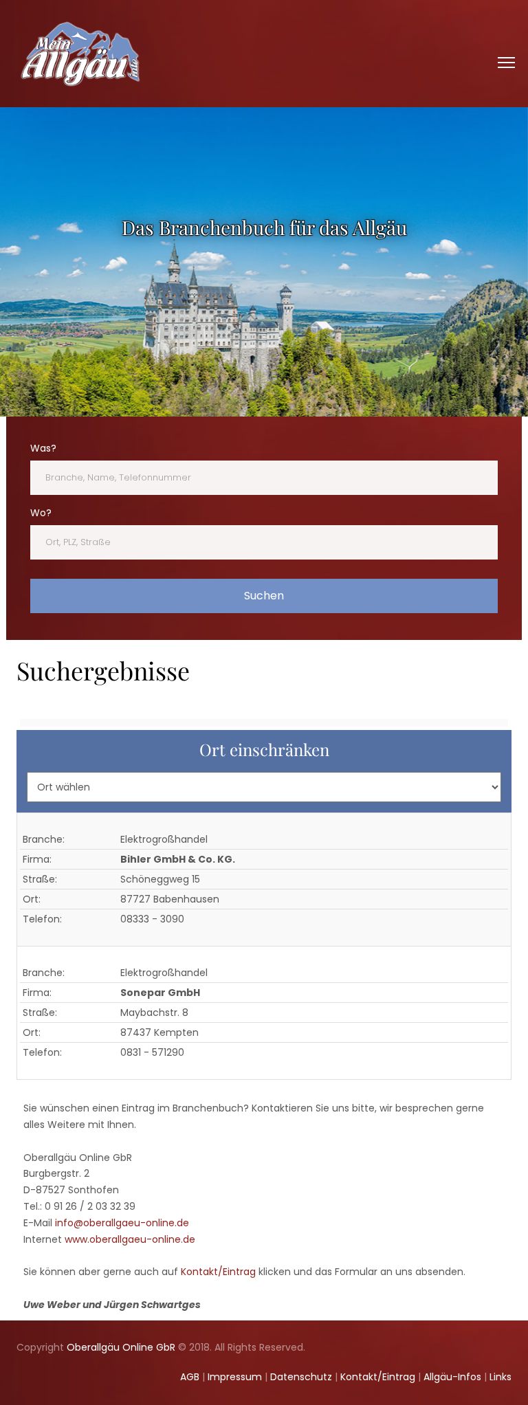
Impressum (235, 1377)
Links (501, 1377)
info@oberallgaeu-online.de (122, 1223)
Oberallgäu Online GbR (121, 1347)
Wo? (41, 513)
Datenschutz (301, 1377)
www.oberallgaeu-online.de (130, 1239)
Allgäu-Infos (452, 1377)
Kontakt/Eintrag (218, 1272)
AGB (189, 1377)
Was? (43, 448)
